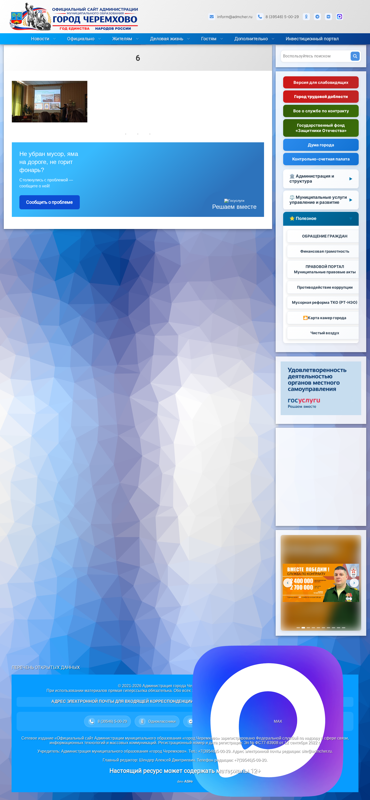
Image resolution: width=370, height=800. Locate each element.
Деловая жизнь (166, 38)
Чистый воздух (324, 333)
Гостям (208, 38)
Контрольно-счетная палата (321, 159)
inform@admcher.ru (234, 16)
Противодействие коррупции (325, 287)
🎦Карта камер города (324, 317)
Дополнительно (251, 38)
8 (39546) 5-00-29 (282, 16)
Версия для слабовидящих (320, 82)
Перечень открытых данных (46, 667)
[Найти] (355, 56)
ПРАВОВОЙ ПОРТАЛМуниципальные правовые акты (325, 269)
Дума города (321, 144)
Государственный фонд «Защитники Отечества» (321, 128)
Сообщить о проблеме (49, 202)
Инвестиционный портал (312, 38)
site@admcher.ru (317, 751)
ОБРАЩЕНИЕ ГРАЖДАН (324, 236)
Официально (80, 38)
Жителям (122, 38)
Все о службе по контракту (321, 111)
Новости (40, 38)
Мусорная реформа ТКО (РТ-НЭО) (324, 302)
